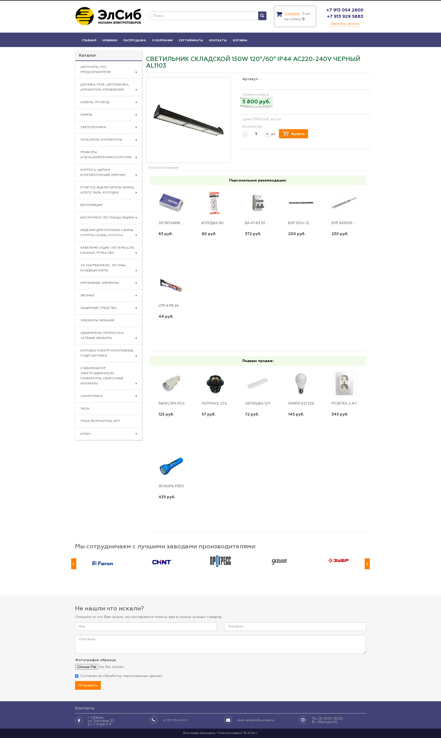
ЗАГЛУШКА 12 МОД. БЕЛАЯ (267, 403)
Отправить (87, 685)
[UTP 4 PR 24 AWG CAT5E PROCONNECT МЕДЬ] (171, 285)
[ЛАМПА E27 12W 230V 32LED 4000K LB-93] (301, 383)
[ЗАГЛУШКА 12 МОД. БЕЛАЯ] (258, 383)
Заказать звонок (345, 24)
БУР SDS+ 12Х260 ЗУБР (307, 223)
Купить (298, 134)
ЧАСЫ (84, 408)
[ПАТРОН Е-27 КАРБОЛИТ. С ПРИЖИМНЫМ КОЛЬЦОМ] (214, 383)
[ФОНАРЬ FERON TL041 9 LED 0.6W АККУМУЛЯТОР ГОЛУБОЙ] (171, 466)
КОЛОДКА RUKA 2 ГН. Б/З (223, 223)
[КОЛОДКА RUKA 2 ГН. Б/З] (214, 203)
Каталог (87, 56)
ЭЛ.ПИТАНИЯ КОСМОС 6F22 (181, 223)
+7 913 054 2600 (344, 10)
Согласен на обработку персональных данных (121, 676)
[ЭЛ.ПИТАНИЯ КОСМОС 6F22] (171, 203)
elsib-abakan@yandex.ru (256, 720)
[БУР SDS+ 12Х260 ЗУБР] (301, 203)
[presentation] (73, 563)
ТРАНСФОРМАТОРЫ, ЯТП (100, 421)
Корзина (292, 14)
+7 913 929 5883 (345, 16)
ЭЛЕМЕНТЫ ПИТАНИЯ (97, 320)
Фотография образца (95, 660)
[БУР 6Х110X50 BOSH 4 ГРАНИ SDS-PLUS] (344, 203)
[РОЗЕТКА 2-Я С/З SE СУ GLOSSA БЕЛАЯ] (344, 383)
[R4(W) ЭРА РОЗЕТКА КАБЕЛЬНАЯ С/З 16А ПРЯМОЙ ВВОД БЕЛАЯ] (171, 383)
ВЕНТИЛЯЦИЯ (91, 205)
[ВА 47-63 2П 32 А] (258, 203)
